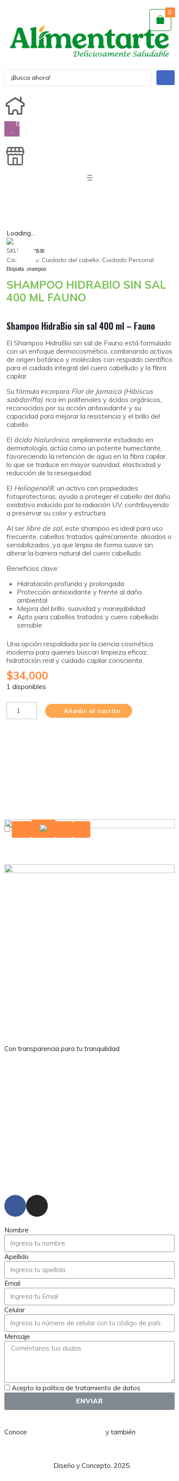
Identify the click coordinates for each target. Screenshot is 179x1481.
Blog (89, 1116)
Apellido (16, 1256)
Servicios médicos (89, 1136)
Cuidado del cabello (70, 260)
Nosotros (90, 1096)
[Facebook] (15, 1206)
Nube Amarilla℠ (28, 1465)
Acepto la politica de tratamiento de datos (76, 1388)
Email (12, 1283)
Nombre (16, 1230)
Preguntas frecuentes (89, 1156)
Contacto (89, 1176)
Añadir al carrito (92, 711)
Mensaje (17, 1336)
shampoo (36, 269)
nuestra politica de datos (65, 1432)
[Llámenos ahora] (43, 829)
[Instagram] (37, 1206)
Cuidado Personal (128, 260)
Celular (14, 1310)
